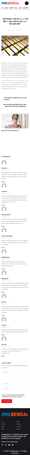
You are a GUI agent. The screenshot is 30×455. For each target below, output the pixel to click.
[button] (27, 3)
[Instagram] (5, 445)
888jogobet (4, 278)
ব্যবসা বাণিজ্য (25, 8)
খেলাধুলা (20, 8)
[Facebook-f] (2, 445)
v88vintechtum (6, 214)
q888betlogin (5, 257)
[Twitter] (12, 445)
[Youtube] (9, 445)
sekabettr (4, 168)
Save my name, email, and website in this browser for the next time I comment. (13, 395)
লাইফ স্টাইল (18, 429)
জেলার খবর (6, 8)
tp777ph (3, 344)
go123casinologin (7, 236)
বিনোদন (15, 8)
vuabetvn (4, 191)
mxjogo (3, 325)
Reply (3, 181)
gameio (3, 302)
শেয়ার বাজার (18, 426)
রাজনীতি (11, 8)
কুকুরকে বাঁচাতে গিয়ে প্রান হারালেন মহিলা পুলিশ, (10, 130)
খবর (2, 8)
